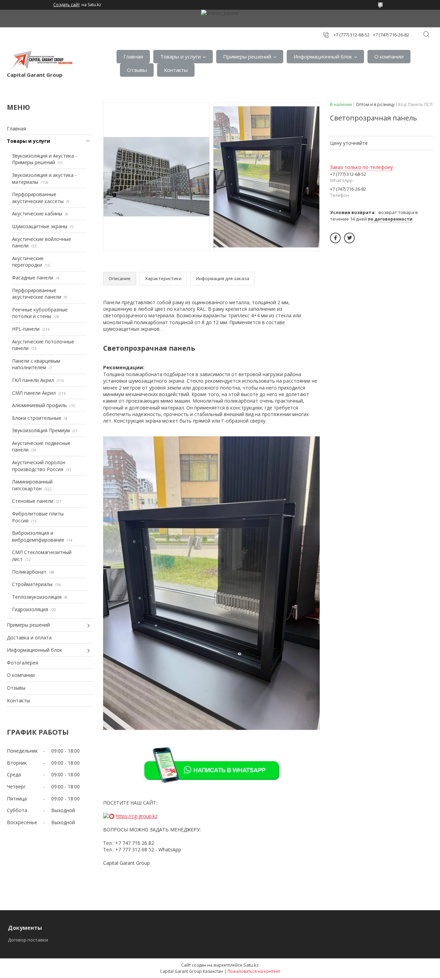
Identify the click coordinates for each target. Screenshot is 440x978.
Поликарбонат (29, 571)
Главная (133, 56)
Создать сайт (66, 4)
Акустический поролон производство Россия (38, 465)
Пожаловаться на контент (254, 971)
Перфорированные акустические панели (36, 293)
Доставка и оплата (29, 637)
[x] (349, 238)
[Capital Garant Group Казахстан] (41, 60)
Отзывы (137, 69)
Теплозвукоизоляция (37, 597)
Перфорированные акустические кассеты (38, 197)
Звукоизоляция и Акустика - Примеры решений (44, 159)
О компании (389, 56)
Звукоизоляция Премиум (41, 430)
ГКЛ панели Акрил (33, 380)
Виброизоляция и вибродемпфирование (38, 536)
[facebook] (335, 238)
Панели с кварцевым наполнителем (36, 364)
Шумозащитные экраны (39, 226)
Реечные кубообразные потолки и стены (40, 313)
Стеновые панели (32, 501)
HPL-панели (26, 329)
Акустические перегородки (28, 261)
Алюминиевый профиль (39, 405)
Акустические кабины (37, 213)
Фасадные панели (32, 277)
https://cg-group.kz (136, 816)
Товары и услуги (180, 56)
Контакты (176, 69)
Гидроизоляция (30, 609)
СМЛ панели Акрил (34, 393)
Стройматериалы (32, 584)
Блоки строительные (36, 418)
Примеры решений (247, 56)
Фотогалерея (22, 662)
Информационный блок (323, 56)
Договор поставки (28, 940)
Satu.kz (251, 965)
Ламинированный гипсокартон (32, 485)
